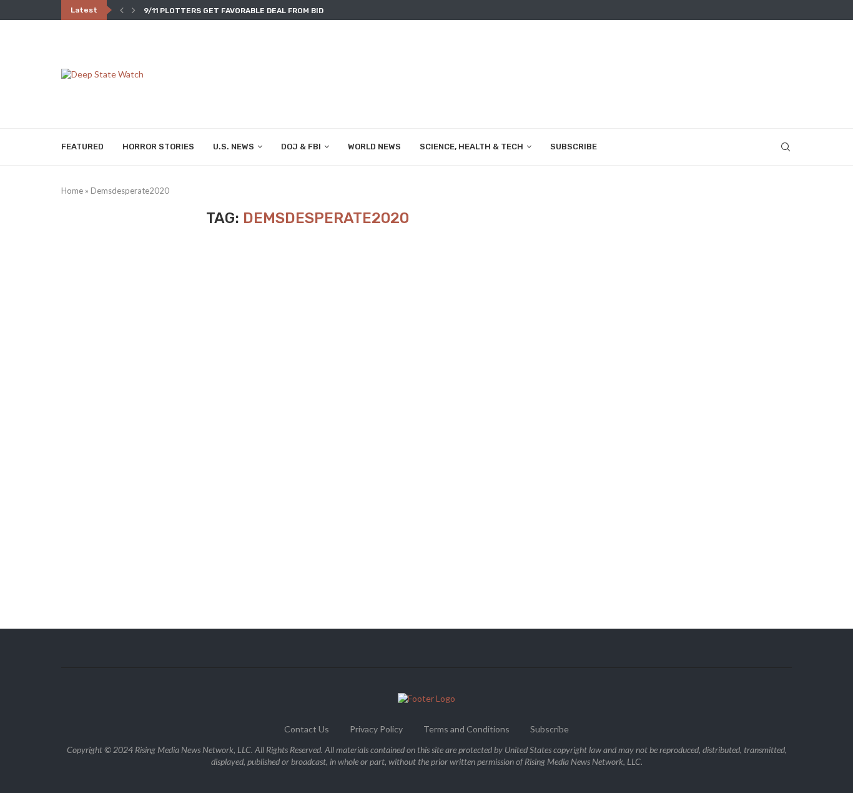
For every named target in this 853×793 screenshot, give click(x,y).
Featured (82, 146)
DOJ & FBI (301, 146)
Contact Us (306, 729)
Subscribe (573, 146)
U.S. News (233, 146)
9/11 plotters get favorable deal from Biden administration (273, 10)
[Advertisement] (564, 73)
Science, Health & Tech (471, 146)
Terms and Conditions (466, 729)
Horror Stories (158, 146)
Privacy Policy (376, 729)
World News (374, 146)
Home (72, 191)
